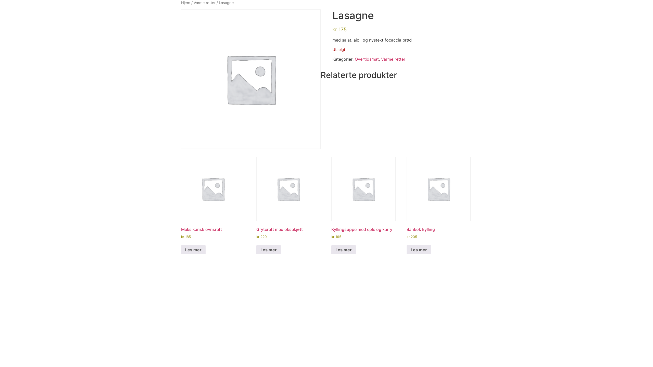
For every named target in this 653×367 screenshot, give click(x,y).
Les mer (193, 249)
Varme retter (205, 3)
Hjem (185, 3)
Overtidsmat (367, 59)
